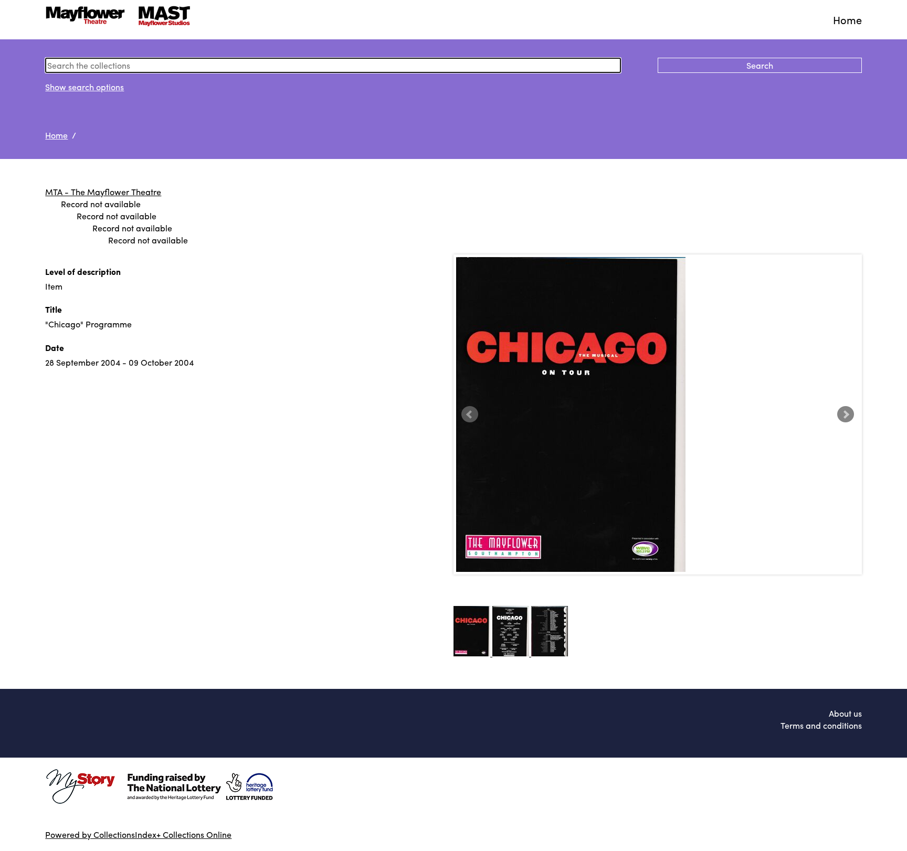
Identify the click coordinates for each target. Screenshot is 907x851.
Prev (469, 414)
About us (845, 713)
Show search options (84, 87)
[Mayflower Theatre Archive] (121, 19)
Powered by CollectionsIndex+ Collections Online (138, 834)
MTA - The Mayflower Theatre (103, 192)
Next (845, 414)
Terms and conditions (821, 725)
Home (847, 19)
